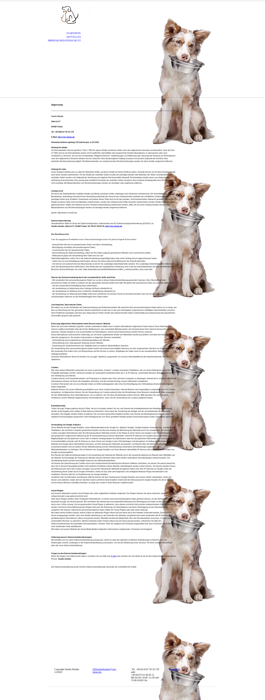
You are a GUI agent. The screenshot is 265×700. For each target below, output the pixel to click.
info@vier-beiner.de (66, 137)
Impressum (174, 669)
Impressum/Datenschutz (64, 40)
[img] (69, 15)
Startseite (73, 33)
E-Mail (113, 556)
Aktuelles (73, 37)
